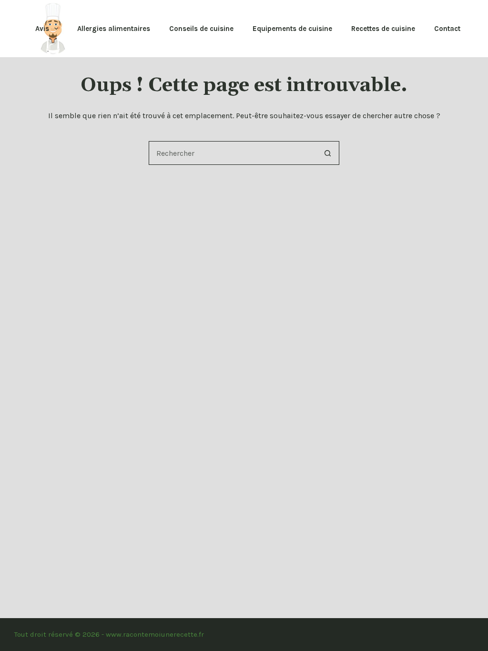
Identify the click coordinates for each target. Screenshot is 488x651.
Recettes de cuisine (383, 28)
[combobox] (232, 153)
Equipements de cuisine (292, 28)
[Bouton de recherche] (327, 153)
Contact (447, 28)
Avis (42, 28)
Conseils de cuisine (201, 28)
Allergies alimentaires (113, 28)
